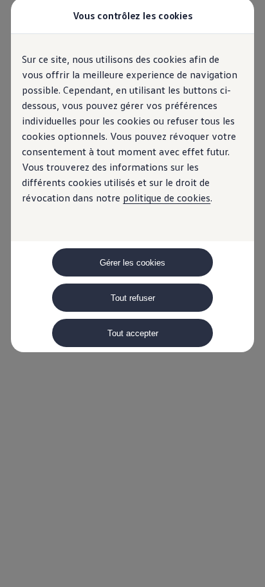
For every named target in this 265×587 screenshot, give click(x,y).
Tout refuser (133, 298)
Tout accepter (132, 333)
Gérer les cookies (132, 263)
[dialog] (132, 293)
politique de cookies (166, 197)
